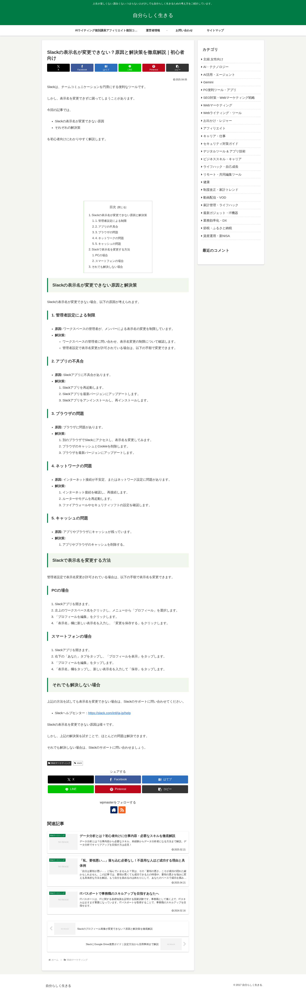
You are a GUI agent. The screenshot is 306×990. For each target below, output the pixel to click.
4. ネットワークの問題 (109, 238)
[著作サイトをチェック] (113, 809)
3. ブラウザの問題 (106, 232)
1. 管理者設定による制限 (111, 220)
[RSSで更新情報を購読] (122, 809)
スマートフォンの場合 (109, 260)
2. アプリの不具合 (106, 226)
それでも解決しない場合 (107, 266)
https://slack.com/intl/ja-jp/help (109, 713)
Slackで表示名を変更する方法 (111, 249)
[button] (177, 68)
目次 (113, 207)
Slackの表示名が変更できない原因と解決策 (119, 215)
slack (79, 763)
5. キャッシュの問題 (108, 243)
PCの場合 (101, 255)
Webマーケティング (60, 763)
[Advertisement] (118, 172)
